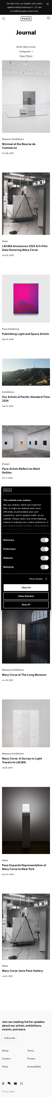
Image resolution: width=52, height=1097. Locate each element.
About (5, 1050)
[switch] (44, 549)
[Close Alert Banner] (47, 4)
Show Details (36, 579)
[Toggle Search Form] (48, 18)
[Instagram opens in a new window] (3, 1084)
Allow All (26, 587)
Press (5, 1066)
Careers (6, 1058)
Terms (30, 1050)
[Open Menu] (3, 18)
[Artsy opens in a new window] (21, 1084)
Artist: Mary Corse (26, 46)
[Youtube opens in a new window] (15, 1084)
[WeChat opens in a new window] (9, 1084)
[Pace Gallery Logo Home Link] (26, 19)
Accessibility (34, 1066)
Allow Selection (26, 596)
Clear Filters (25, 56)
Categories (25, 51)
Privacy (31, 1058)
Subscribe (9, 1038)
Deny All (26, 604)
